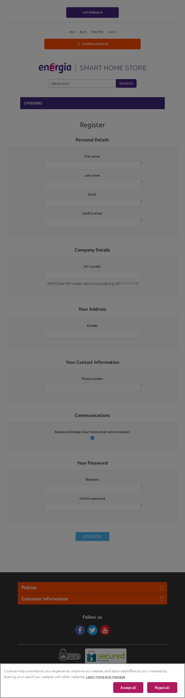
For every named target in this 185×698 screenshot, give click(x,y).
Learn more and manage (105, 676)
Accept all (128, 687)
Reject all (162, 687)
